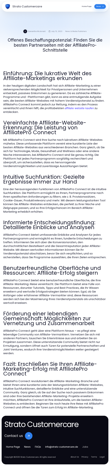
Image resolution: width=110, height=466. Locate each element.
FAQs (38, 446)
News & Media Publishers (76, 31)
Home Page (13, 446)
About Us (75, 457)
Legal (102, 457)
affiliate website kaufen (79, 108)
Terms (94, 457)
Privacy (85, 457)
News (27, 446)
